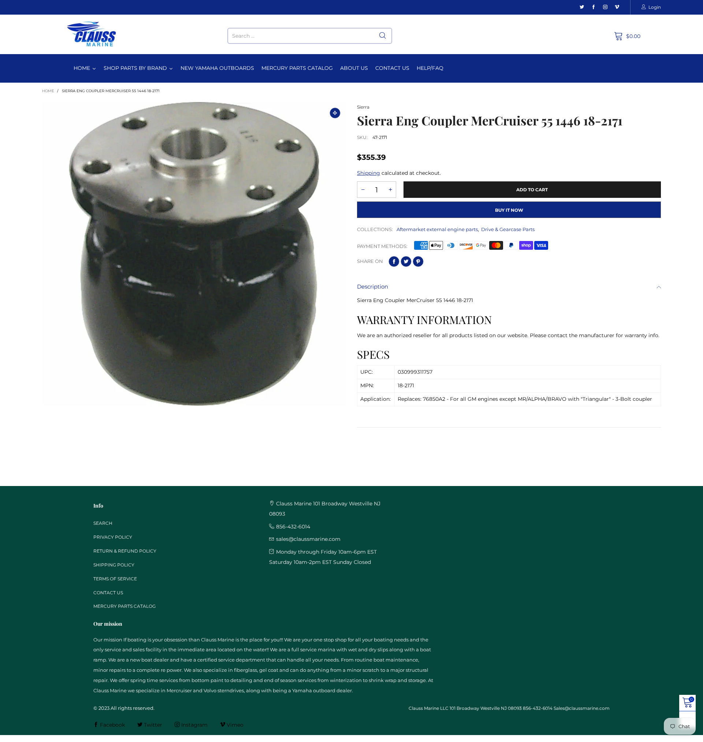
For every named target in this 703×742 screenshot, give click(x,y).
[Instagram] (605, 7)
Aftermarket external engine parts (437, 229)
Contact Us (108, 592)
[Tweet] (406, 261)
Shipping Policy (113, 565)
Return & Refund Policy (124, 551)
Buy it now (509, 210)
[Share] (393, 261)
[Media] (335, 113)
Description (372, 286)
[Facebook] (593, 7)
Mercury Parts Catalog (124, 606)
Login (654, 7)
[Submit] (382, 36)
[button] (362, 189)
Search (102, 523)
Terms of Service (115, 578)
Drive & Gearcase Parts (508, 229)
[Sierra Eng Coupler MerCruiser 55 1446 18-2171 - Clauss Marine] (194, 254)
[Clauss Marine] (91, 34)
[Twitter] (582, 7)
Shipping (368, 173)
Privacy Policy (112, 537)
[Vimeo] (617, 7)
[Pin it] (418, 261)
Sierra (363, 107)
